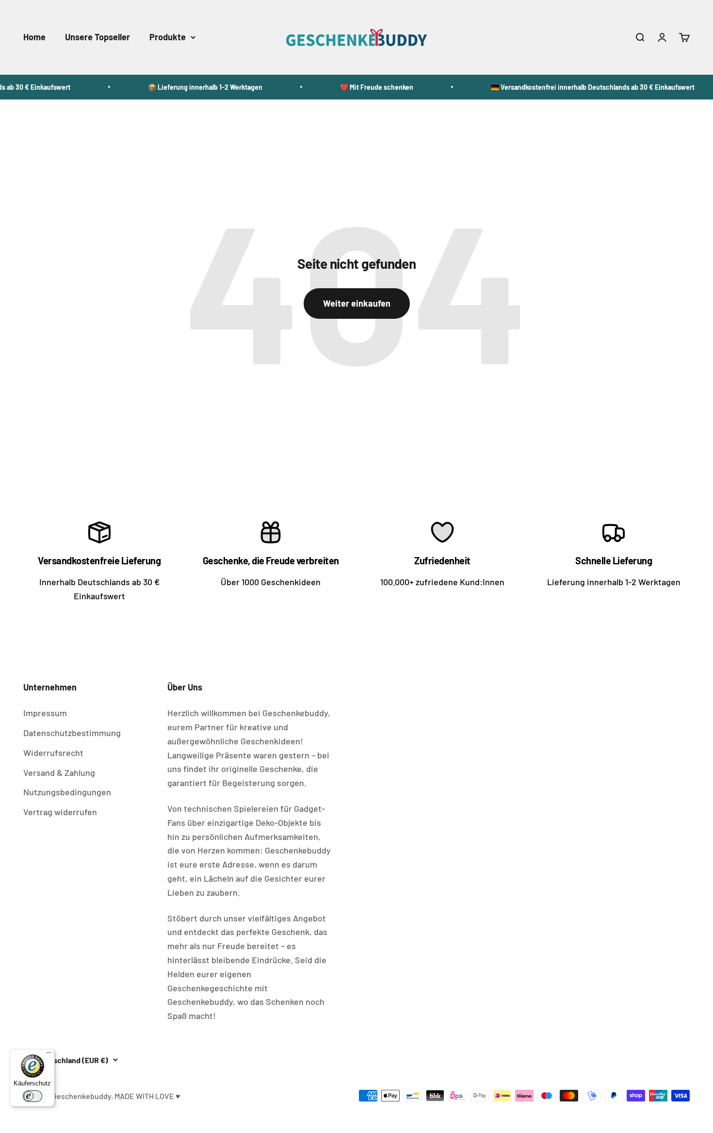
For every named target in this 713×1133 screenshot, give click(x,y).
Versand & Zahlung (59, 772)
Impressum (45, 712)
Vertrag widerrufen (60, 811)
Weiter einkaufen (356, 303)
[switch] (32, 1096)
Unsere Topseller (97, 37)
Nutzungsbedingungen (67, 792)
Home (34, 37)
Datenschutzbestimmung (72, 732)
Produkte (167, 37)
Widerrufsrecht (53, 752)
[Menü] (49, 1055)
